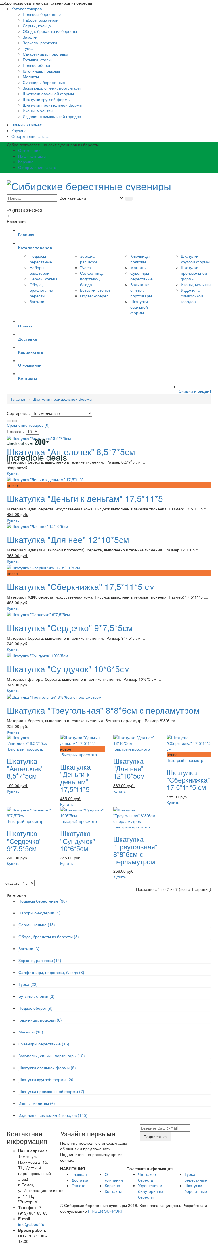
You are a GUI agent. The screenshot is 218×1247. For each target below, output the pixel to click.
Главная (18, 399)
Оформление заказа (30, 136)
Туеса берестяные (196, 1177)
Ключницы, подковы (41, 71)
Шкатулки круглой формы (46, 99)
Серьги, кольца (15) (36, 924)
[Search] (129, 199)
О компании (29, 150)
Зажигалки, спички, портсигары (52, 88)
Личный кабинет (26, 125)
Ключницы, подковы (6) (40, 1020)
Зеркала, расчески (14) (39, 960)
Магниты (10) (30, 1032)
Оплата (78, 1185)
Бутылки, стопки (38, 59)
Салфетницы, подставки (45, 54)
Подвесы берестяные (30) (42, 901)
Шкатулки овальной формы (48, 93)
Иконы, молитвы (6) (36, 1103)
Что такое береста (147, 1177)
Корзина (19, 130)
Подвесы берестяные (43, 14)
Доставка (80, 1180)
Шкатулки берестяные (196, 1188)
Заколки (30, 37)
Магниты (31, 76)
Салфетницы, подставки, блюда (93, 278)
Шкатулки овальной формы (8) (47, 1067)
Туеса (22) (28, 984)
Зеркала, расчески (40, 42)
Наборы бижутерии (40, 20)
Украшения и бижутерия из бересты (150, 1191)
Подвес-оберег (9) (35, 1008)
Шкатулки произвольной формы (52, 105)
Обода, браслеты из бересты (50, 31)
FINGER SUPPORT (105, 1211)
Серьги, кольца (37, 25)
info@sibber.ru (31, 1224)
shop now (15, 467)
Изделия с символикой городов (52, 116)
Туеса (28, 48)
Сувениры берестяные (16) (43, 1044)
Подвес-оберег (37, 65)
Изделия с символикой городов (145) (52, 1115)
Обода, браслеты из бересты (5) (48, 936)
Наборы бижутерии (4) (39, 913)
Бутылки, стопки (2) (36, 996)
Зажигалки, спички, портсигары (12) (51, 1055)
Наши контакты (32, 156)
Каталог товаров (26, 8)
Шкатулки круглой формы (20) (46, 1079)
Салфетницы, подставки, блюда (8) (51, 972)
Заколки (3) (28, 948)
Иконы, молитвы (38, 110)
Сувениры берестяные (44, 82)
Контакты (113, 1191)
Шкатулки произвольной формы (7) (51, 1091)
